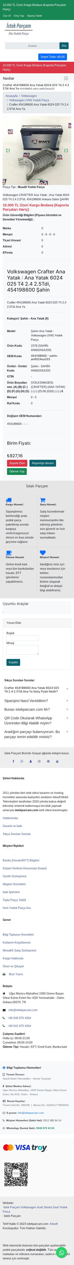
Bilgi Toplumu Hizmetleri (18, 935)
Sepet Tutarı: (53, 57)
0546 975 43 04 (45, 1128)
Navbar (8, 78)
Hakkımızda (10, 818)
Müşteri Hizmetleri (14, 884)
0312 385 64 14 (52, 1120)
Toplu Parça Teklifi (14, 900)
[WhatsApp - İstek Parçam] (23, 761)
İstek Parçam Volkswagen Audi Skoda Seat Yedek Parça (35, 1209)
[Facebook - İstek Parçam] (14, 761)
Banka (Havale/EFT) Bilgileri (21, 860)
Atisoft (54, 1224)
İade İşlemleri (11, 892)
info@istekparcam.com (31, 1113)
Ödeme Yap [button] (16, 471)
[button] (37, 150)
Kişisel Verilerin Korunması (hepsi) (25, 868)
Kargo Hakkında (13, 958)
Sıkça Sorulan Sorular (17, 834)
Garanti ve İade (12, 826)
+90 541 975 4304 (19, 1026)
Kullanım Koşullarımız (17, 942)
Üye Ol (7, 15)
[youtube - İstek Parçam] (59, 761)
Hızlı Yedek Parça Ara (17, 908)
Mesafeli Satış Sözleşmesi (19, 950)
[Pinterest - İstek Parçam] (50, 761)
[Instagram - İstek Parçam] (41, 761)
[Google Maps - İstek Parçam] (32, 761)
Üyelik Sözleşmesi (14, 876)
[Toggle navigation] (66, 78)
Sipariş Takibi (34, 15)
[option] (37, 150)
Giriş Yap (19, 15)
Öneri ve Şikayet (13, 966)
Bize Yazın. (16, 974)
